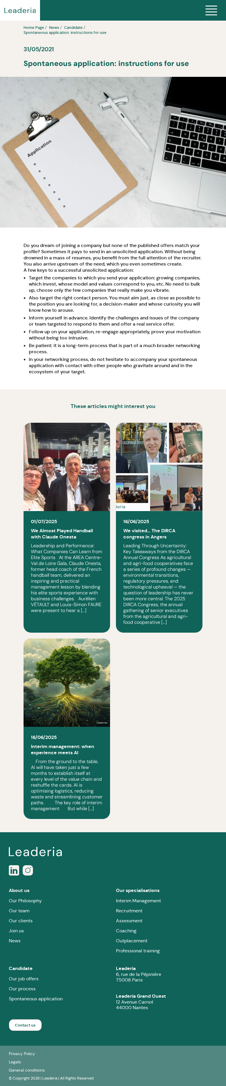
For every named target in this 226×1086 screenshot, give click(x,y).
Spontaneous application (36, 999)
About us (19, 890)
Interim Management (138, 900)
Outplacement (131, 941)
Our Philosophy (25, 900)
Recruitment (129, 910)
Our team (19, 910)
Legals (15, 1062)
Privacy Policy (22, 1053)
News (15, 941)
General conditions (27, 1070)
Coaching (126, 931)
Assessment (129, 920)
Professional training (138, 951)
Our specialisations (137, 890)
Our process (22, 989)
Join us (16, 931)
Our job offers (24, 978)
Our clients (21, 920)
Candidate (21, 968)
